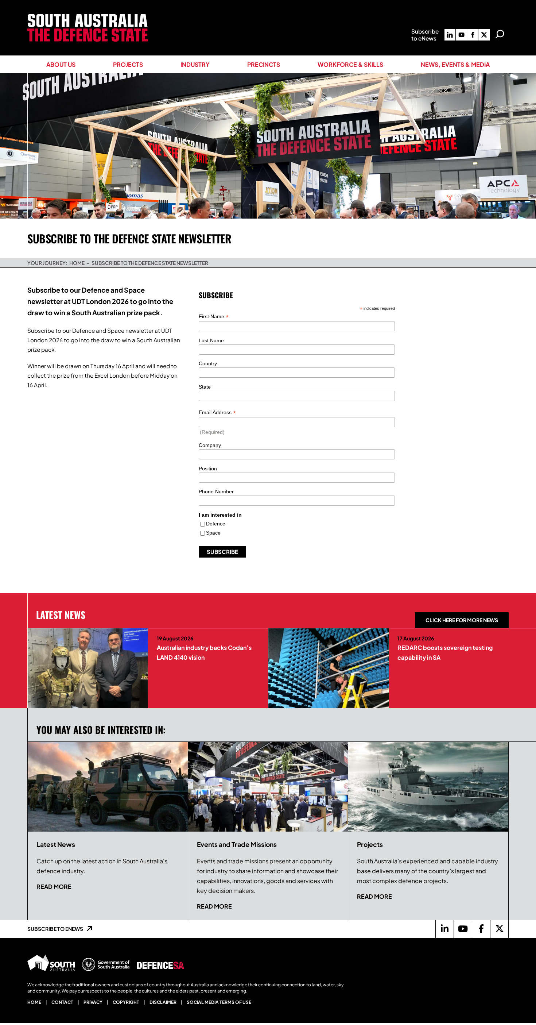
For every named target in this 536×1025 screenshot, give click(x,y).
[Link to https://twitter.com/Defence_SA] (499, 929)
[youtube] (461, 35)
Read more (53, 886)
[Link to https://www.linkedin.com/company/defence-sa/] (444, 929)
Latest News (60, 614)
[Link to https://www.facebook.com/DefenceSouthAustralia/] (481, 929)
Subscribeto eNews (425, 34)
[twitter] (483, 35)
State (205, 387)
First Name (214, 316)
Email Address (217, 412)
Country (208, 363)
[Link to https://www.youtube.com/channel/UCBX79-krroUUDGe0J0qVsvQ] (463, 929)
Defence (215, 524)
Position (208, 468)
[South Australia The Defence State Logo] (87, 16)
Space (213, 533)
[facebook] (472, 35)
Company (210, 445)
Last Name (211, 340)
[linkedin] (449, 35)
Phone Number (216, 491)
